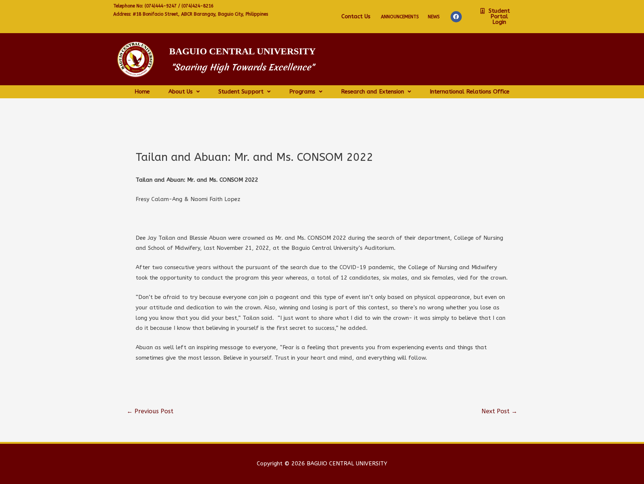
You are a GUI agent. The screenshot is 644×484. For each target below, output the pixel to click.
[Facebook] (456, 16)
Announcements (400, 16)
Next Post (499, 411)
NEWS (434, 16)
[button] (496, 16)
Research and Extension (372, 92)
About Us (180, 92)
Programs (302, 92)
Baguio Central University (242, 51)
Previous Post (150, 411)
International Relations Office (469, 92)
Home (142, 92)
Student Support (240, 92)
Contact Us (355, 16)
